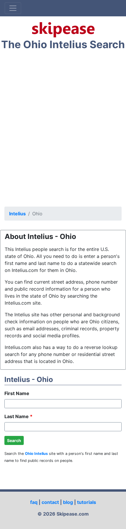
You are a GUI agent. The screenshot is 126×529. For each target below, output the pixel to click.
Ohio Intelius (36, 453)
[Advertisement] (63, 130)
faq (34, 502)
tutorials (86, 502)
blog (68, 502)
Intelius (17, 214)
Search (14, 440)
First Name (16, 393)
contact (50, 502)
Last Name (18, 416)
